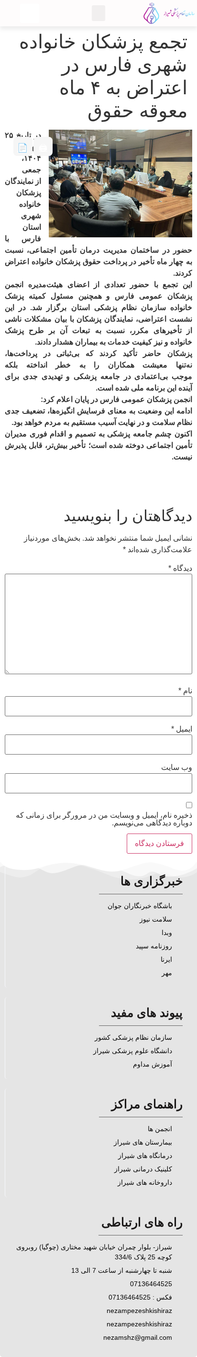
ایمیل (181, 729)
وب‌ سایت (176, 767)
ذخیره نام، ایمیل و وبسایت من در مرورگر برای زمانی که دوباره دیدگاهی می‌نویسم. (104, 819)
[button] (98, 13)
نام (185, 691)
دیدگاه (180, 568)
